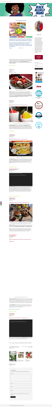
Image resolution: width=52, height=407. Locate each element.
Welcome (2, 1)
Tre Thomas (15, 159)
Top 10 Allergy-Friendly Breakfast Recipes (27, 360)
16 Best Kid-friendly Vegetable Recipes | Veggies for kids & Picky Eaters (12, 364)
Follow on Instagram (39, 81)
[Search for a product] (50, 1)
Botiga (23, 405)
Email (12, 386)
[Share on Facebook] (1, 202)
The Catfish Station (11, 134)
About (5, 1)
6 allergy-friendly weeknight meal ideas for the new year (20, 360)
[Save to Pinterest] (1, 203)
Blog (7, 1)
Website (12, 390)
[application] (20, 179)
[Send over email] (1, 205)
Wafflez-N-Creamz (11, 69)
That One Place (11, 100)
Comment (12, 373)
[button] (36, 75)
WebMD (10, 1)
